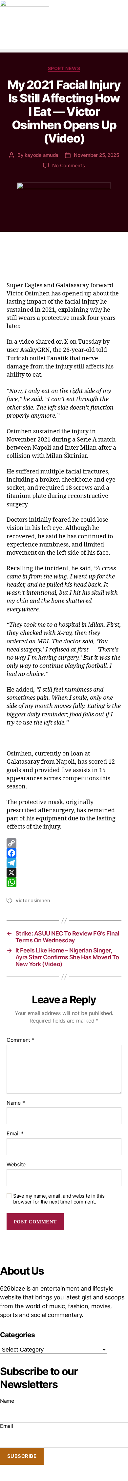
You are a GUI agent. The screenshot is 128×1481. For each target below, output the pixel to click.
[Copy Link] (64, 843)
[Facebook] (64, 853)
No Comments (68, 165)
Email (15, 1134)
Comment (20, 1040)
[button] (64, 50)
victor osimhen (33, 900)
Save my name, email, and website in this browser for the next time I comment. (59, 1199)
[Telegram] (64, 863)
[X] (64, 872)
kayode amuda (41, 155)
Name (16, 1103)
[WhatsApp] (64, 882)
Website (16, 1165)
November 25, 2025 (96, 155)
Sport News (64, 68)
